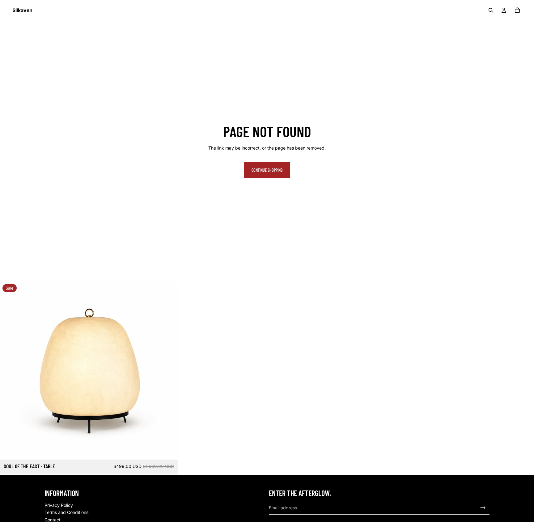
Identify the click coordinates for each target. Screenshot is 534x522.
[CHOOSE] (168, 450)
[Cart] (517, 10)
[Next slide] (168, 370)
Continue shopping (267, 170)
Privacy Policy (58, 504)
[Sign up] (483, 507)
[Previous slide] (9, 370)
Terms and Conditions (66, 512)
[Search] (491, 10)
